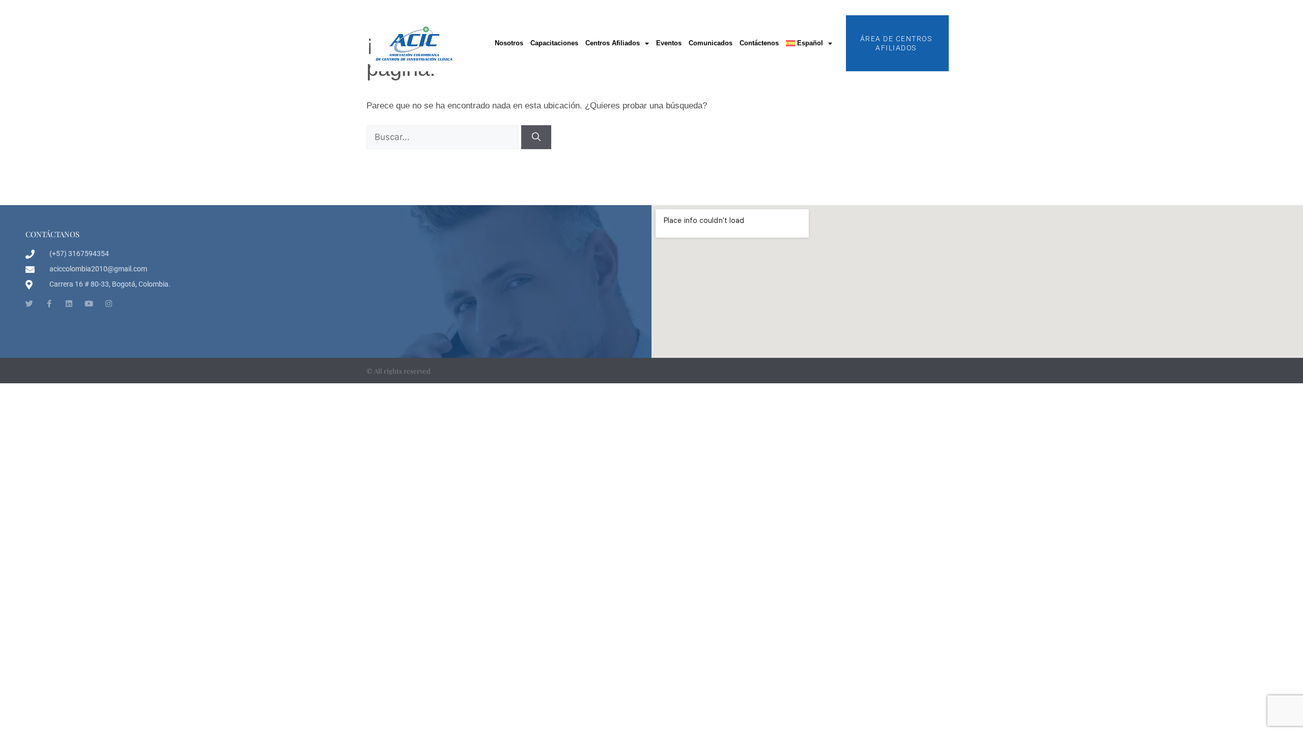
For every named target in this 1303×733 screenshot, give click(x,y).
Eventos (669, 43)
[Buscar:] (443, 137)
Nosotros (509, 43)
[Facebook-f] (49, 303)
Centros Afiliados (612, 43)
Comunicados (710, 43)
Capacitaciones (554, 43)
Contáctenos (759, 43)
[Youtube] (89, 303)
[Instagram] (108, 303)
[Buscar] (536, 137)
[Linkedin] (69, 303)
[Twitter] (29, 303)
